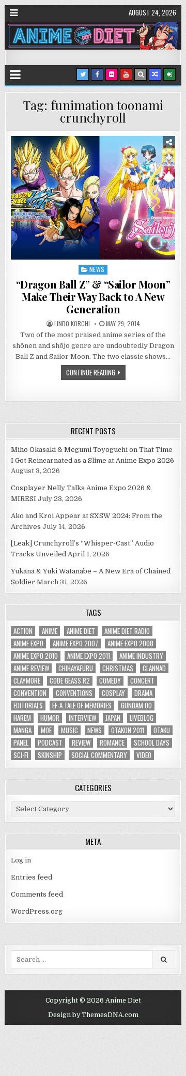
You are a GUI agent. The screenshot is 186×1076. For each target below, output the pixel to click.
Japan (112, 718)
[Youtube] (126, 74)
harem (22, 718)
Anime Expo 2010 (35, 656)
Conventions (74, 693)
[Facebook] (97, 74)
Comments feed (37, 894)
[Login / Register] (169, 74)
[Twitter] (82, 74)
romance (112, 743)
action (23, 631)
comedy (110, 681)
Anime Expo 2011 (88, 656)
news (94, 730)
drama (143, 693)
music (69, 730)
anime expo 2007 (75, 643)
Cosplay (113, 693)
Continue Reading (90, 372)
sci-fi (20, 755)
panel (20, 743)
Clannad (154, 668)
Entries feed (31, 877)
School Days (151, 743)
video (143, 755)
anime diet (81, 631)
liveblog (141, 718)
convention (30, 693)
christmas (117, 668)
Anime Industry (141, 656)
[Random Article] (155, 74)
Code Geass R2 (70, 681)
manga (22, 730)
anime (49, 631)
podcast (50, 743)
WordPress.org (37, 911)
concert (142, 681)
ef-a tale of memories (82, 705)
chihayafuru (75, 668)
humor (49, 718)
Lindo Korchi (72, 324)
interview (82, 718)
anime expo (28, 643)
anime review (31, 668)
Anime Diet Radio (127, 631)
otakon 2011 (127, 730)
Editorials (28, 705)
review (81, 743)
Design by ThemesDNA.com (93, 1015)
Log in (21, 860)
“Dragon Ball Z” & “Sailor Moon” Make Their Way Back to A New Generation (93, 296)
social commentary (99, 755)
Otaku (161, 730)
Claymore (26, 681)
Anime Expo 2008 (130, 643)
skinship (50, 755)
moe (46, 730)
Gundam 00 (136, 705)
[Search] (140, 74)
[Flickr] (111, 74)
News (97, 269)
